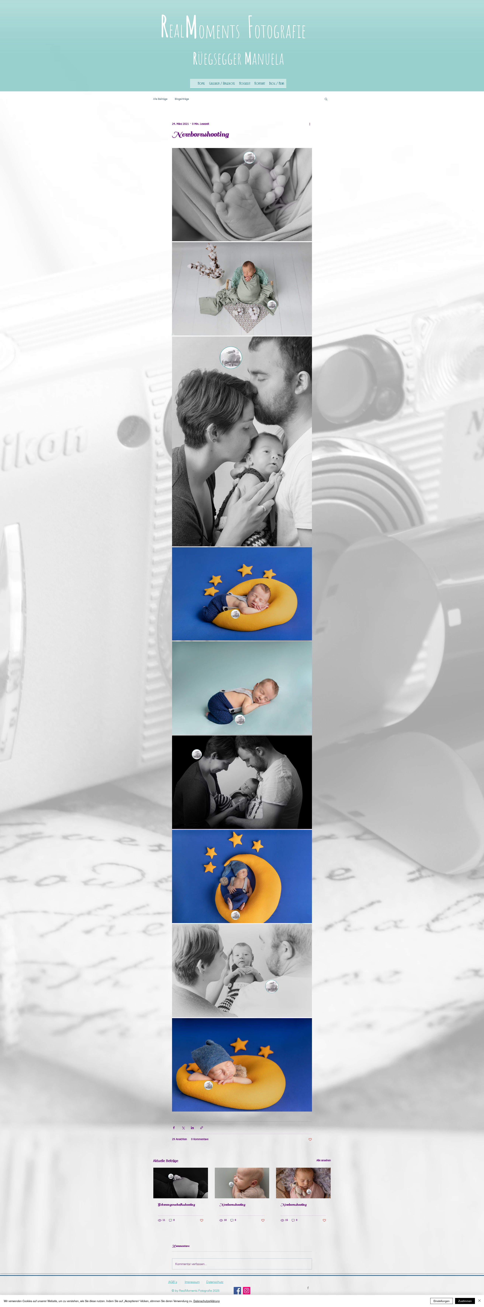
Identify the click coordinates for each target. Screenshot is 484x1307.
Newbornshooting (232, 1205)
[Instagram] (246, 1290)
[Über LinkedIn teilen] (192, 1127)
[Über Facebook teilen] (174, 1127)
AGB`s (172, 1282)
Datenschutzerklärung (206, 1301)
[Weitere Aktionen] (309, 124)
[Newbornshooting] (242, 1183)
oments (219, 30)
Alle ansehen (323, 1160)
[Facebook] (237, 1290)
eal (176, 30)
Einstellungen (442, 1301)
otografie (280, 30)
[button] (326, 98)
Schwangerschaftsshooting (176, 1205)
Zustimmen (465, 1301)
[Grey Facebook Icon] (308, 1288)
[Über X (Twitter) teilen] (183, 1127)
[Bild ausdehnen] (242, 194)
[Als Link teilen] (201, 1127)
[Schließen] (479, 1301)
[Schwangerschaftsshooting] (180, 1183)
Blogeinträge (182, 98)
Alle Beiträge (160, 98)
